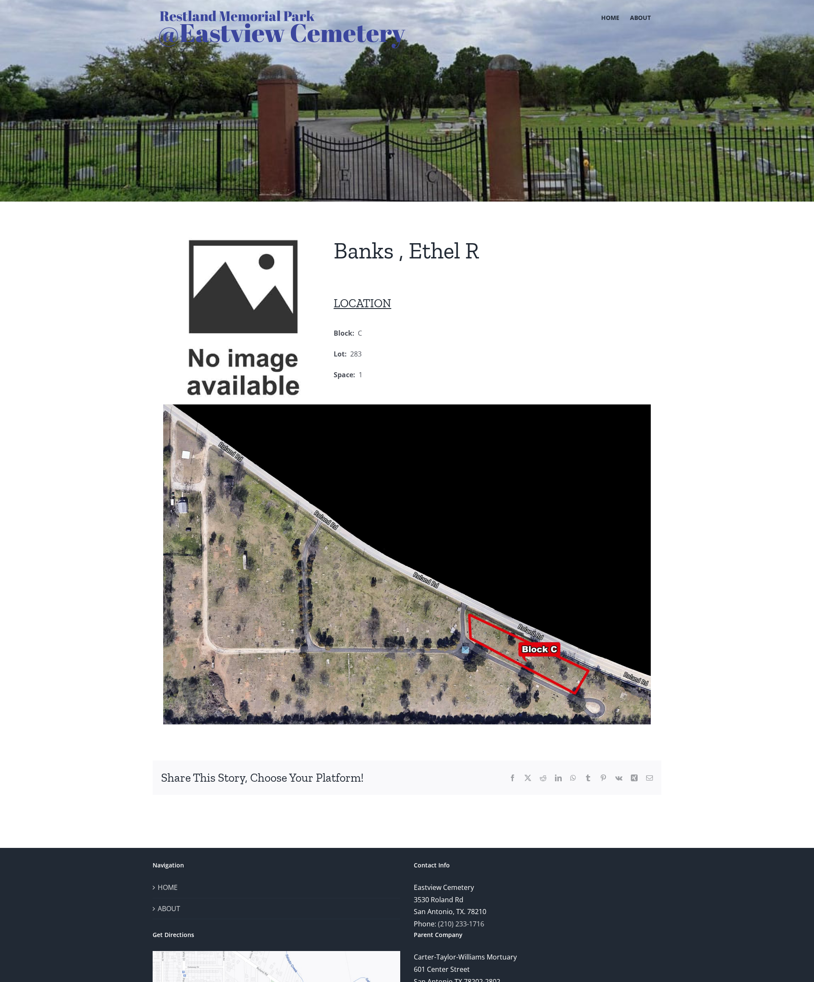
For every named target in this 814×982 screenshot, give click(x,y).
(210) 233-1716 (461, 924)
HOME (168, 887)
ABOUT (169, 908)
